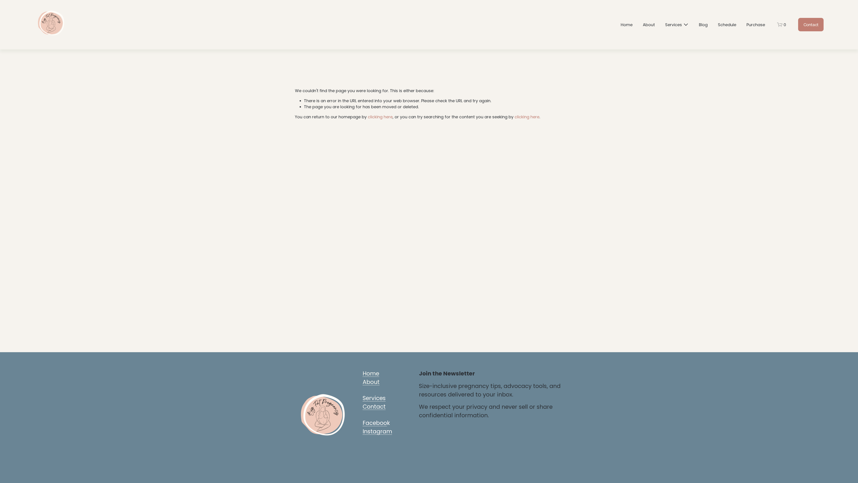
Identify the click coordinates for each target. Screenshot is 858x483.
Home (627, 25)
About (649, 25)
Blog (703, 25)
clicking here (380, 117)
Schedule (727, 25)
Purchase (756, 25)
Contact (810, 24)
